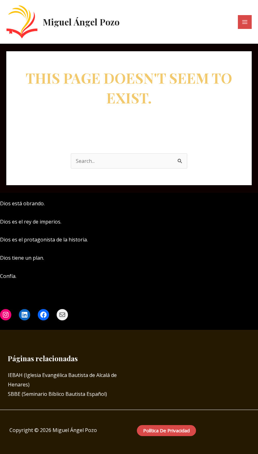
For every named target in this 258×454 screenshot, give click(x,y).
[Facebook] (188, 204)
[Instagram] (197, 204)
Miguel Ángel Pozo (81, 22)
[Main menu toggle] (245, 22)
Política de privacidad (166, 430)
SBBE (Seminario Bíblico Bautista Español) (57, 393)
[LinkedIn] (207, 204)
